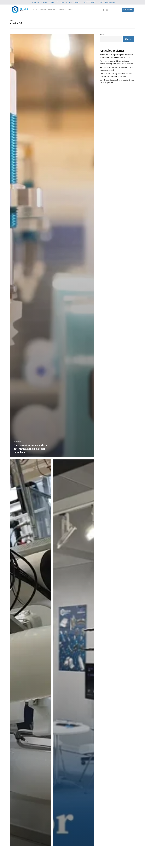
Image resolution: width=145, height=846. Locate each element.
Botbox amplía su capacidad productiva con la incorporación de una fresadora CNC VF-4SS (116, 56)
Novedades (17, 442)
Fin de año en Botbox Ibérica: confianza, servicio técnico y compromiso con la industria (116, 62)
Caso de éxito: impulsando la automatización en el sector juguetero (117, 81)
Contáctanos (127, 9)
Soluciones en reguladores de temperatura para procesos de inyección (116, 68)
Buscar (102, 34)
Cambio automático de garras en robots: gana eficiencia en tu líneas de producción (116, 75)
